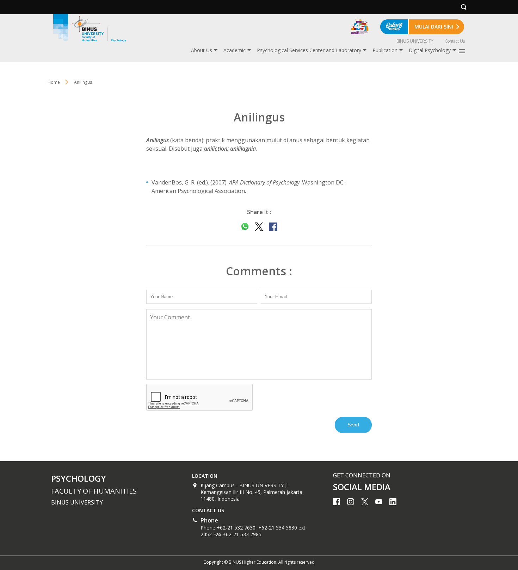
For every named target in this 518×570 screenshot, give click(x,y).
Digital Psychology (430, 50)
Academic (234, 50)
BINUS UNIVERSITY (414, 41)
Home (54, 82)
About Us (201, 50)
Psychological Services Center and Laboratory (309, 50)
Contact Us (455, 41)
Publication (384, 50)
